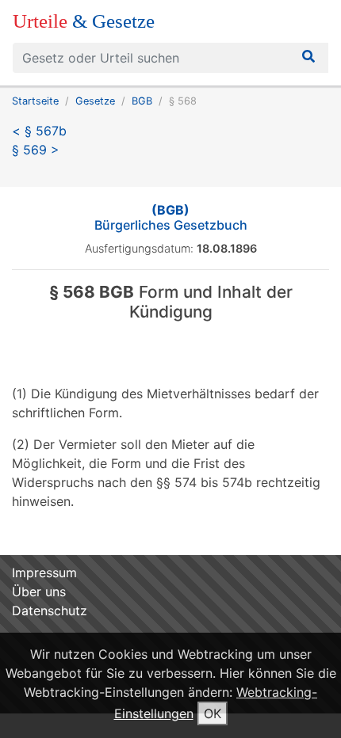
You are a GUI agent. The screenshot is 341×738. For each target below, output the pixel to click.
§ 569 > (35, 150)
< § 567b (39, 131)
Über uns (39, 591)
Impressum (44, 572)
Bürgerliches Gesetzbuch (170, 217)
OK (212, 713)
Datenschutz (49, 610)
